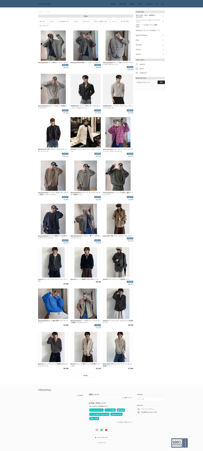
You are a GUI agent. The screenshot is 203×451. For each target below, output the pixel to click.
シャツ (51, 21)
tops (137, 40)
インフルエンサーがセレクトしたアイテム (148, 21)
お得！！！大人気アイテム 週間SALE (146, 26)
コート (114, 21)
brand (138, 54)
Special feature (141, 35)
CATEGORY (122, 4)
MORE (86, 375)
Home (40, 12)
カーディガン (125, 21)
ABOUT (132, 4)
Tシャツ (42, 21)
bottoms (139, 45)
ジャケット (85, 21)
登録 (161, 82)
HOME (113, 4)
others (138, 49)
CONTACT (149, 4)
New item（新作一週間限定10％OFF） (145, 16)
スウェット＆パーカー (101, 21)
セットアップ (44, 26)
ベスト (76, 21)
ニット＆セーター (63, 21)
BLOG (140, 4)
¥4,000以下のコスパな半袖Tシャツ (148, 30)
